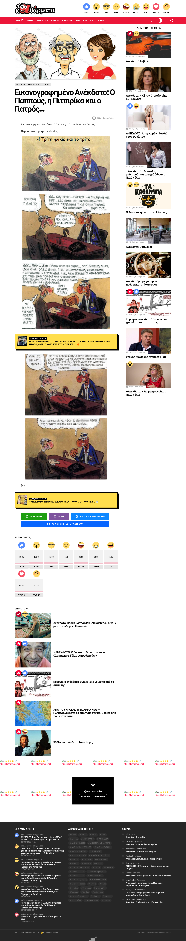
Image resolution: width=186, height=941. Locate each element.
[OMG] (130, 184)
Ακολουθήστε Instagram (93, 796)
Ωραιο (86, 13)
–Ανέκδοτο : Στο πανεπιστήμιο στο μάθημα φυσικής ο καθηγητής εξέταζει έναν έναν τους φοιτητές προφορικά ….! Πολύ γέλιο (42, 851)
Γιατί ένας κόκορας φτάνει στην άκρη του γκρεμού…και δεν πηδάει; (145, 893)
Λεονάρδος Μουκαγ (134, 848)
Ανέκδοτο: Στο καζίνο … (137, 837)
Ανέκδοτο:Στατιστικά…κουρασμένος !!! (144, 858)
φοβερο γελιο (92, 900)
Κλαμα (136, 13)
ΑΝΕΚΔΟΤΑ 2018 (78, 843)
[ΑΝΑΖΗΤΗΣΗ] (146, 20)
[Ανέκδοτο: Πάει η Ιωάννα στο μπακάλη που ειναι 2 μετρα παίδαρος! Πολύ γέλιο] (33, 625)
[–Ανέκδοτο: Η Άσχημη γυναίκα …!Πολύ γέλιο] (148, 375)
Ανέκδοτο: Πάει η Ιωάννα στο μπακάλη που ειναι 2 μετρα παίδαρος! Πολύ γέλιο (84, 624)
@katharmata (93, 791)
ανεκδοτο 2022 (77, 875)
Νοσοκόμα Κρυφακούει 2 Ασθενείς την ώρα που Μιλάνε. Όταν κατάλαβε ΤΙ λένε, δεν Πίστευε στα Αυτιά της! (41, 864)
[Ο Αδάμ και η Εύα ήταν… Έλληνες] (148, 196)
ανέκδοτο (109, 867)
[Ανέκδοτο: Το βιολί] (148, 45)
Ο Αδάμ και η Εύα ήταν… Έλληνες (146, 212)
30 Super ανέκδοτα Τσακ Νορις (73, 742)
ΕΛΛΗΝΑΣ (88, 859)
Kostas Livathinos (133, 856)
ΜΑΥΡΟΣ (74, 863)
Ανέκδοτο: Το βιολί (138, 61)
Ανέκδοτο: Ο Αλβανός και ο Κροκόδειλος (145, 902)
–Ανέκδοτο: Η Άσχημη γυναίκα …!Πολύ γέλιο (146, 393)
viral (104, 835)
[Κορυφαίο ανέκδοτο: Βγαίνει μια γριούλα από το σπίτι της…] (33, 684)
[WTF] (136, 33)
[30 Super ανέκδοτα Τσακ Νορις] (33, 743)
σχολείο (108, 896)
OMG (96, 13)
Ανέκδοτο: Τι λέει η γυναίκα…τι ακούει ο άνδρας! (148, 875)
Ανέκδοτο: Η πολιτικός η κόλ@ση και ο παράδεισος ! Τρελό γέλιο (144, 884)
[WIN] (25, 614)
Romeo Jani (131, 863)
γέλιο (103, 884)
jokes (84, 835)
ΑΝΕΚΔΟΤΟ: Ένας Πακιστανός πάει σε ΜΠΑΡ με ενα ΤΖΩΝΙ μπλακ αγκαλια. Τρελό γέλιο (41, 838)
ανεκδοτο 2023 (96, 875)
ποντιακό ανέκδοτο (79, 896)
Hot (78, 20)
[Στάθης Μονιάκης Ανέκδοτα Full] (148, 341)
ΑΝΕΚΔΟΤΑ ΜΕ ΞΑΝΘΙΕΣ (81, 847)
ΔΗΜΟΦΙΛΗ (67, 20)
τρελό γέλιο (76, 900)
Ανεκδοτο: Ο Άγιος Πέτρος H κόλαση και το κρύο (41, 917)
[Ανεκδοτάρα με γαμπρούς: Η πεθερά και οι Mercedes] (148, 265)
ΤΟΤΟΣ (97, 867)
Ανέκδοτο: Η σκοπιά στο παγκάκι (141, 844)
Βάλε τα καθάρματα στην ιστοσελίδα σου (154, 933)
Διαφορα (55, 20)
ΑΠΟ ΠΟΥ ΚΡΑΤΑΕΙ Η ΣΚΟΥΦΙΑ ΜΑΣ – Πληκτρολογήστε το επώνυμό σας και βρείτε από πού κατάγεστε (84, 713)
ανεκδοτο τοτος (78, 884)
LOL (146, 13)
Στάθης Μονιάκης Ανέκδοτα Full (146, 357)
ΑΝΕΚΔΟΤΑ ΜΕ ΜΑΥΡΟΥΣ (100, 843)
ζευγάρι (74, 892)
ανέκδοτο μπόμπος (98, 871)
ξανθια (86, 892)
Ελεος (126, 13)
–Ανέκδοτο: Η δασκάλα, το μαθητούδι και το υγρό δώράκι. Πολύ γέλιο (145, 174)
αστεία (93, 884)
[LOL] (136, 106)
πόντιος (96, 896)
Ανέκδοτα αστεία (78, 855)
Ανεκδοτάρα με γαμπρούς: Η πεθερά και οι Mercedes (143, 282)
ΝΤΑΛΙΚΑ (87, 863)
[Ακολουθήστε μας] (166, 20)
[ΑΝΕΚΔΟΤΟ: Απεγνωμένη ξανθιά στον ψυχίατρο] (148, 117)
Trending (18, 614)
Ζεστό (18, 643)
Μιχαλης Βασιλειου (134, 880)
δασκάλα (87, 888)
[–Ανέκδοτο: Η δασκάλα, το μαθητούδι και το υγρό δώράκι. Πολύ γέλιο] (148, 155)
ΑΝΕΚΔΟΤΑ (103, 839)
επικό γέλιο (101, 888)
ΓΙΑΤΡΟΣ (74, 859)
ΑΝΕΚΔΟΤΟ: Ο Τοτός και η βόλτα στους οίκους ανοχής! (147, 867)
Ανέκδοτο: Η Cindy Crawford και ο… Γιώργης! (147, 97)
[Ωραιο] (25, 643)
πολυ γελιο (98, 892)
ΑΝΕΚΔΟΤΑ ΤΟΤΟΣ (78, 851)
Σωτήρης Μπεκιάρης (134, 889)
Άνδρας (74, 839)
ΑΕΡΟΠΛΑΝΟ (88, 839)
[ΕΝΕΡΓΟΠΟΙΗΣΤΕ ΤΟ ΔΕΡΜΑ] (156, 20)
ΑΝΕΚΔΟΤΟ (96, 851)
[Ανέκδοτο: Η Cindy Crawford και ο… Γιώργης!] (148, 79)
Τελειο (156, 13)
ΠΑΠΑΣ (99, 863)
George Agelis (132, 841)
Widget (102, 20)
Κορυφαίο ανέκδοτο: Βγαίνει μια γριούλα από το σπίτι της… (83, 683)
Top (19, 20)
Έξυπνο (166, 13)
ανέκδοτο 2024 (77, 871)
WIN (106, 13)
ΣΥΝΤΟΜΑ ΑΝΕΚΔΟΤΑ (80, 867)
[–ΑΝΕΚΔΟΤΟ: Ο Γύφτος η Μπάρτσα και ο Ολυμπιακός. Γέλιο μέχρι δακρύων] (33, 654)
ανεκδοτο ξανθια (99, 879)
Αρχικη (29, 20)
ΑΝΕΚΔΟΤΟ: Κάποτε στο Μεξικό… (141, 851)
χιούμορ (107, 900)
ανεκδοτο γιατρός (79, 879)
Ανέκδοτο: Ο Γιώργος (139, 247)
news (94, 835)
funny (73, 835)
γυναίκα (74, 888)
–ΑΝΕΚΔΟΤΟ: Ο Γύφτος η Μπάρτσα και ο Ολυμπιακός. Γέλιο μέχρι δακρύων (79, 654)
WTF (116, 13)
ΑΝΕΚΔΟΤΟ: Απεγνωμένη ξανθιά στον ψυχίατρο (146, 135)
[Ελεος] (25, 731)
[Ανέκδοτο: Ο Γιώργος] (148, 231)
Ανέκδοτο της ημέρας (100, 855)
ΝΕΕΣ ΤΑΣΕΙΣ (88, 20)
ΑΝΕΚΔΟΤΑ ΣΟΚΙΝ (104, 847)
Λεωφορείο (102, 859)
